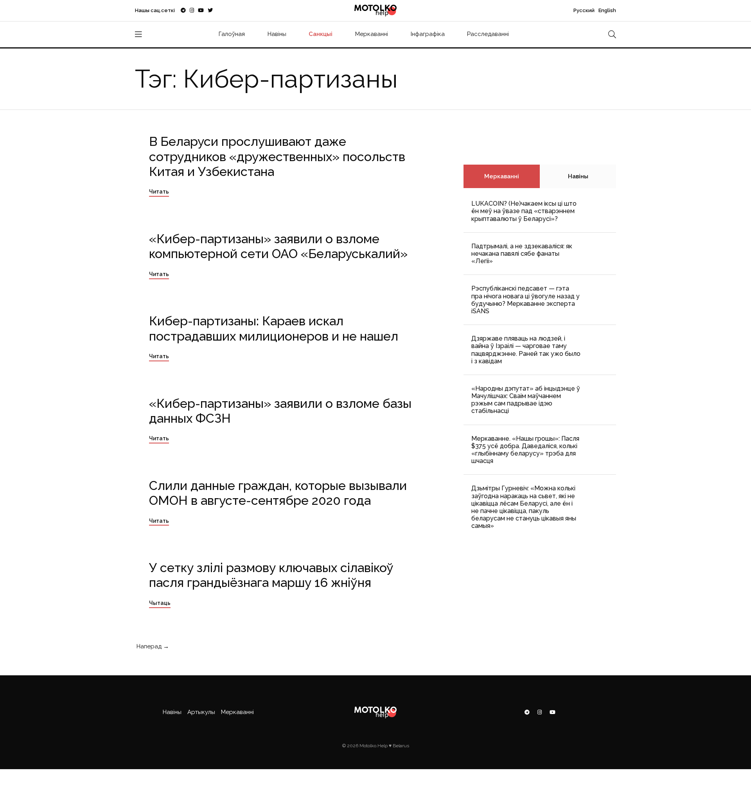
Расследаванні (488, 34)
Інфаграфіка (428, 34)
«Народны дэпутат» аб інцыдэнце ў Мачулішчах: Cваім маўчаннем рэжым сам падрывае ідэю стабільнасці (525, 400)
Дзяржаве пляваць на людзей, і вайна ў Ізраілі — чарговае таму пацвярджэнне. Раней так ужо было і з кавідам (525, 350)
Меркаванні (371, 34)
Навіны (277, 34)
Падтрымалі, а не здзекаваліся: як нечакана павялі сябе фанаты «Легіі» (521, 253)
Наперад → (152, 646)
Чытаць (160, 603)
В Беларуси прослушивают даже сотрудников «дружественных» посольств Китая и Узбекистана (277, 156)
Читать (159, 191)
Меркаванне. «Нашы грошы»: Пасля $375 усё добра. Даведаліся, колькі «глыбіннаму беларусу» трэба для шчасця (525, 450)
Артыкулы (201, 712)
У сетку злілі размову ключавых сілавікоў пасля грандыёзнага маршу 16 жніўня (271, 575)
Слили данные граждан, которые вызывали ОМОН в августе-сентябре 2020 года (278, 493)
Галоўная (232, 34)
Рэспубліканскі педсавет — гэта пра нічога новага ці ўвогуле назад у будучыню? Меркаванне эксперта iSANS (525, 300)
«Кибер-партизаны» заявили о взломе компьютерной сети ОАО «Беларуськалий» (278, 246)
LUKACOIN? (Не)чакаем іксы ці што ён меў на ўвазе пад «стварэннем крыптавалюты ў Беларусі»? (524, 211)
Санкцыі (320, 34)
